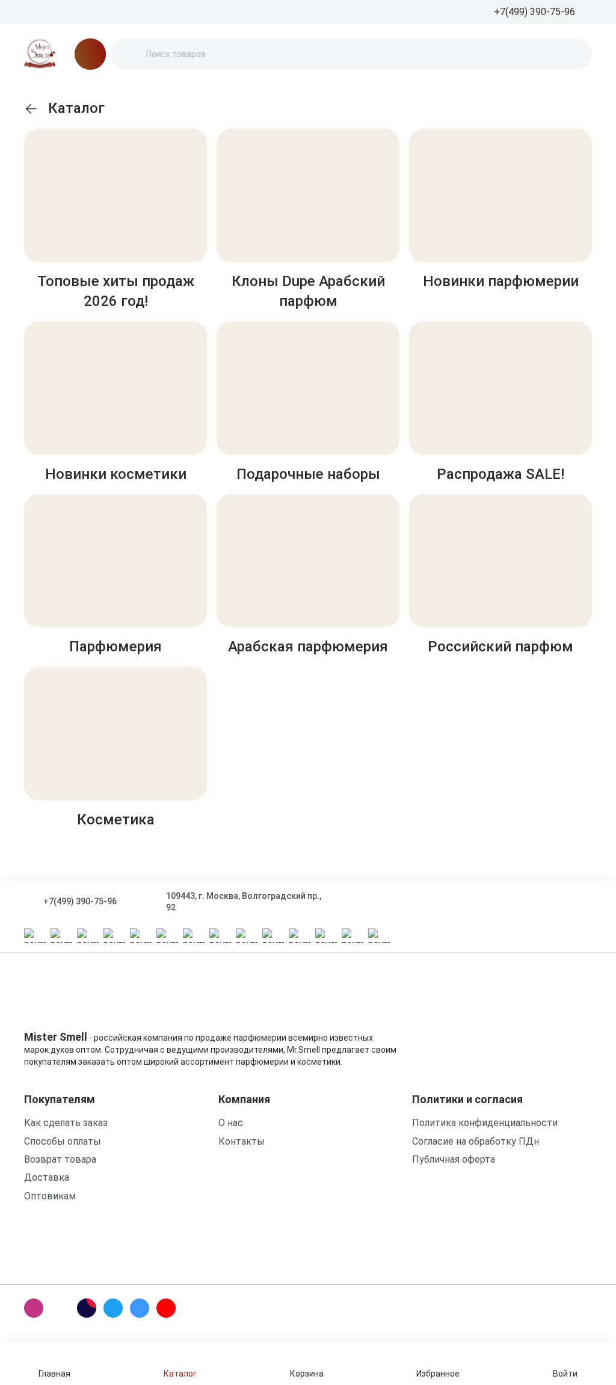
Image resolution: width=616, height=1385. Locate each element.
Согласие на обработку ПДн (475, 1141)
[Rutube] (86, 1308)
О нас (230, 1122)
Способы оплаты (62, 1141)
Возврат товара (60, 1159)
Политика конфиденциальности (485, 1122)
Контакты (241, 1141)
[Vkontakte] (139, 1308)
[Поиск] (130, 54)
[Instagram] (33, 1308)
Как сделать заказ (66, 1122)
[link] (31, 109)
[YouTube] (166, 1308)
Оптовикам (50, 1196)
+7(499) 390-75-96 (80, 901)
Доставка (46, 1177)
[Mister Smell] (39, 54)
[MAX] (60, 1308)
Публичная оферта (453, 1159)
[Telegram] (113, 1308)
